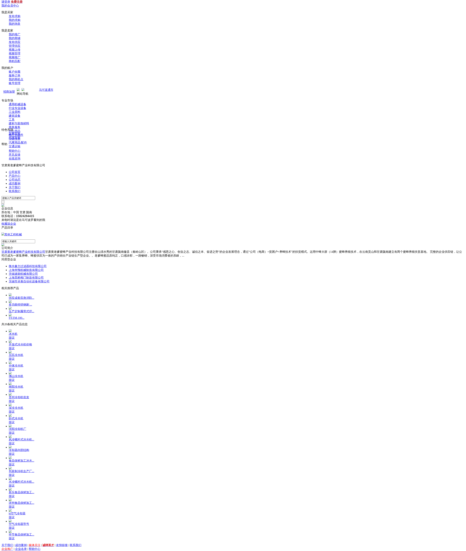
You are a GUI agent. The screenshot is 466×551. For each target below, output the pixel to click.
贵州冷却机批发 (19, 397)
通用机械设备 (17, 104)
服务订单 (14, 75)
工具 (12, 119)
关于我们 (14, 187)
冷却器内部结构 (19, 450)
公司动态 (14, 179)
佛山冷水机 (16, 376)
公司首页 (14, 172)
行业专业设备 (17, 108)
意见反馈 (14, 154)
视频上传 (14, 49)
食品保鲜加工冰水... (21, 460)
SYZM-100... (16, 317)
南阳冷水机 (16, 386)
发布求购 (14, 16)
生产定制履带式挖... (21, 311)
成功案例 (14, 183)
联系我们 (14, 191)
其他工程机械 (13, 234)
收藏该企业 (8, 223)
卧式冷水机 (16, 418)
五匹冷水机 (16, 355)
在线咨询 (14, 158)
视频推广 (14, 57)
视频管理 (14, 53)
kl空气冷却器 (17, 513)
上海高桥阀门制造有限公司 (26, 277)
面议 (12, 337)
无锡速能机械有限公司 (23, 273)
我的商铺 (14, 38)
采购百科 (14, 133)
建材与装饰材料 (19, 123)
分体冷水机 (16, 365)
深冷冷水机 (16, 407)
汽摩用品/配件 (18, 142)
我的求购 (14, 19)
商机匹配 (14, 61)
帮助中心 (14, 150)
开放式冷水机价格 (20, 344)
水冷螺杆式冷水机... (21, 481)
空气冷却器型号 (19, 524)
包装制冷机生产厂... (21, 471)
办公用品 (14, 131)
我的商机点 (16, 79)
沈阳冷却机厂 (17, 428)
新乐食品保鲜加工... (21, 492)
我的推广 (14, 34)
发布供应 (14, 42)
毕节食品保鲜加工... (21, 534)
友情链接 (62, 545)
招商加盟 (9, 91)
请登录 (5, 1)
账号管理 (14, 83)
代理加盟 (14, 137)
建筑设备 (14, 115)
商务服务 (14, 127)
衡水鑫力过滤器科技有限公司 (28, 266)
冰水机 (13, 333)
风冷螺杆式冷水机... (21, 439)
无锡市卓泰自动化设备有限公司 (29, 281)
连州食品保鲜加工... (21, 502)
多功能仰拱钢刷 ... (20, 304)
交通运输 (14, 146)
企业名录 (21, 548)
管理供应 (14, 45)
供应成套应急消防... (21, 297)
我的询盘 (14, 23)
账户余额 (14, 71)
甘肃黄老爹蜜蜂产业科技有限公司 (23, 251)
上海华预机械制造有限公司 (26, 269)
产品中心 (14, 175)
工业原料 (14, 111)
